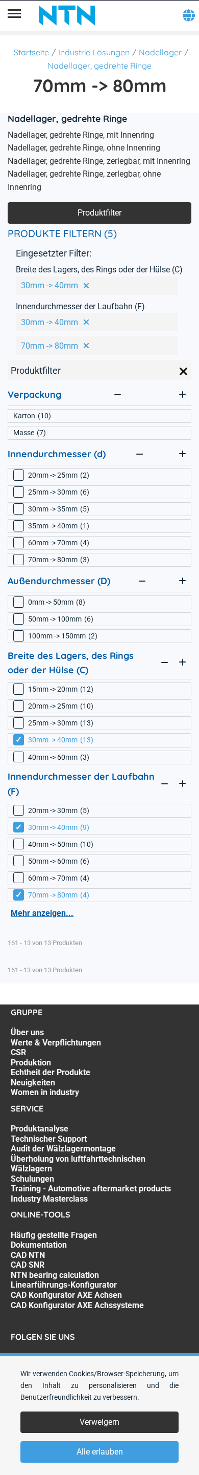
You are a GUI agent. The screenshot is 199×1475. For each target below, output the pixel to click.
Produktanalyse (39, 1129)
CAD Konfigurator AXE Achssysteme (77, 1305)
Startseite (31, 52)
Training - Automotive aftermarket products (91, 1188)
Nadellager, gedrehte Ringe (99, 65)
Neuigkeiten (33, 1082)
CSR (18, 1052)
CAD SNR (27, 1265)
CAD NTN (28, 1255)
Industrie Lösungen (94, 52)
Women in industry (45, 1092)
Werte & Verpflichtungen (56, 1043)
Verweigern (99, 1422)
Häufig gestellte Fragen (54, 1235)
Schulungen (32, 1179)
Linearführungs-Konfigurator (64, 1285)
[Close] (183, 371)
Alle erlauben (100, 1452)
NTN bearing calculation (55, 1275)
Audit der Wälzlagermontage (63, 1148)
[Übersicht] (14, 15)
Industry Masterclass (49, 1199)
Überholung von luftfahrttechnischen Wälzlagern (78, 1164)
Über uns (27, 1032)
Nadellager (160, 52)
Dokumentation (39, 1245)
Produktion (31, 1062)
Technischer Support (49, 1139)
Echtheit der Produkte (50, 1072)
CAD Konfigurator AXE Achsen (66, 1295)
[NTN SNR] (67, 15)
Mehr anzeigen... (42, 913)
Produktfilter (99, 213)
